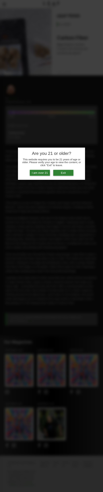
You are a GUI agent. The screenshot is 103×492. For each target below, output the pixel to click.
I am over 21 (40, 172)
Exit (63, 172)
